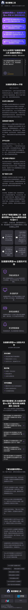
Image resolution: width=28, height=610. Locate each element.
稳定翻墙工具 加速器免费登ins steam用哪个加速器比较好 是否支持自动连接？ (12, 449)
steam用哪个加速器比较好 (14, 565)
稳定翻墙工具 (7, 5)
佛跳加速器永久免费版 (19, 568)
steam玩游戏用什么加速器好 (14, 581)
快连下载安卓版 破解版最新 (14, 584)
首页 (2, 5)
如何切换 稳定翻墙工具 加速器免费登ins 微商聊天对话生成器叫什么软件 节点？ (13, 457)
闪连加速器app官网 (14, 578)
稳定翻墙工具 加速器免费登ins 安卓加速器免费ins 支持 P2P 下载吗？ (13, 441)
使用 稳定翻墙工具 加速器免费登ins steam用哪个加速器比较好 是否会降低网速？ (13, 417)
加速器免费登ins (7, 568)
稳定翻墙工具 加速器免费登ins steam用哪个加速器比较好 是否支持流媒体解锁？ (12, 425)
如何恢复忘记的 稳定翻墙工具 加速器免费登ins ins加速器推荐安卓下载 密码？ (13, 434)
